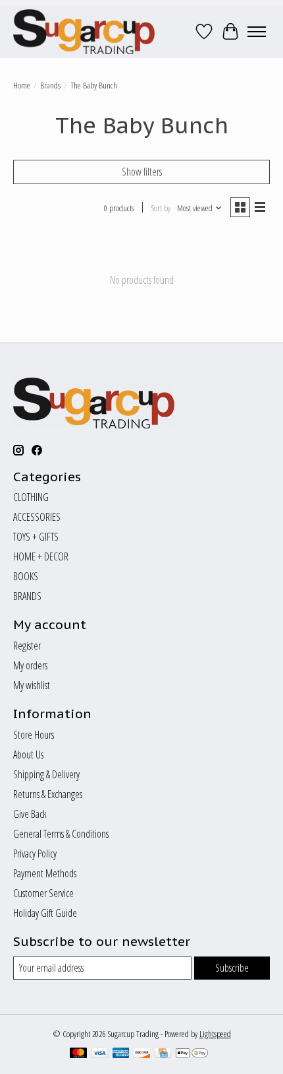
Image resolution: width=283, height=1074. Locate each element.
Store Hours (33, 734)
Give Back (30, 814)
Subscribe (232, 967)
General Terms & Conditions (61, 833)
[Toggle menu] (257, 31)
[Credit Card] (163, 1054)
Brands (50, 85)
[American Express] (121, 1054)
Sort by (160, 208)
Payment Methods (44, 873)
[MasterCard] (78, 1054)
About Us (28, 754)
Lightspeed (215, 1034)
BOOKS (25, 576)
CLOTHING (31, 497)
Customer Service (43, 893)
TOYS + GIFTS (36, 536)
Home (21, 85)
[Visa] (100, 1054)
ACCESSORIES (37, 517)
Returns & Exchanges (47, 794)
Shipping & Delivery (46, 774)
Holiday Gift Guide (45, 913)
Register (27, 645)
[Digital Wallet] (192, 1054)
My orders (30, 665)
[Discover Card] (142, 1054)
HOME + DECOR (40, 556)
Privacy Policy (35, 853)
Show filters (142, 171)
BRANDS (27, 596)
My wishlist (31, 685)
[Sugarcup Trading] (84, 31)
